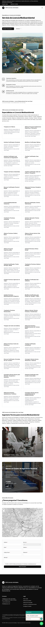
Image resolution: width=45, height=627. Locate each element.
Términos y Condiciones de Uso (30, 563)
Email (5, 547)
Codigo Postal (7, 552)
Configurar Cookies (27, 606)
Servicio (25, 542)
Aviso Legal (25, 598)
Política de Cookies (27, 600)
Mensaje (6, 557)
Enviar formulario (22, 566)
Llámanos (18, 28)
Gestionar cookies (14, 4)
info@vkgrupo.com (6, 603)
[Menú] (42, 8)
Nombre (6, 542)
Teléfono (25, 547)
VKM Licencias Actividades (11, 7)
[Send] (41, 619)
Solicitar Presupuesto (7, 28)
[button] (22, 522)
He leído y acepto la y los (20, 563)
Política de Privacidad (17, 563)
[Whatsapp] (41, 623)
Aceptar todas (5, 4)
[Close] (41, 612)
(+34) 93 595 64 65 (6, 601)
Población (25, 552)
